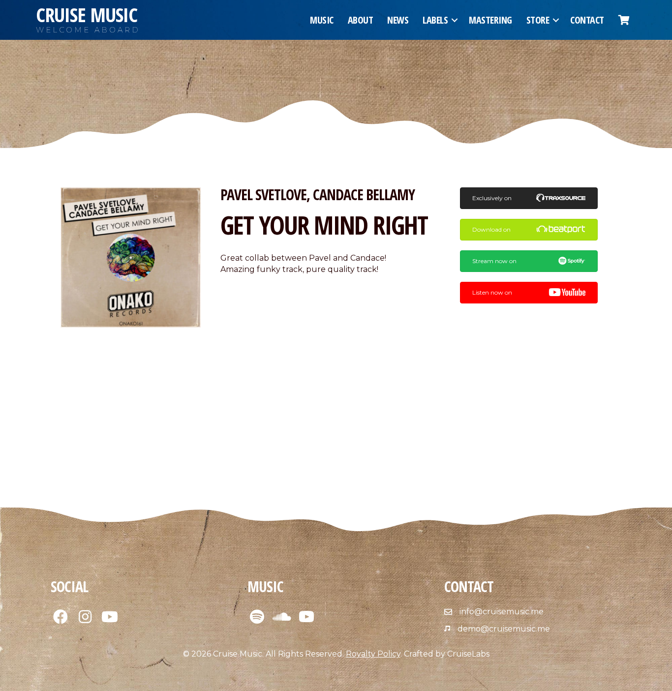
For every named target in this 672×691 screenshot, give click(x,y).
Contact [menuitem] (587, 20)
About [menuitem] (360, 20)
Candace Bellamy (364, 194)
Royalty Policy (373, 654)
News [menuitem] (397, 20)
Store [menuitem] (538, 20)
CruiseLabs (468, 654)
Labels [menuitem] (435, 20)
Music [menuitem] (322, 20)
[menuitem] (624, 20)
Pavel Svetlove (263, 194)
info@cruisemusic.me (501, 611)
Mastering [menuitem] (490, 20)
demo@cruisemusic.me (504, 628)
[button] (454, 20)
